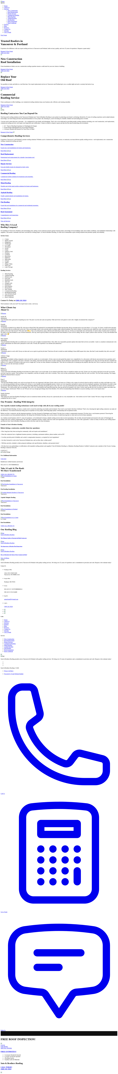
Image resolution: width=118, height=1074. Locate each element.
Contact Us (7, 29)
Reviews (6, 27)
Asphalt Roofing (12, 18)
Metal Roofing (12, 17)
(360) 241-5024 (5, 53)
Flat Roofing (11, 20)
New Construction (13, 10)
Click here (3, 459)
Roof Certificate (12, 23)
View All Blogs (5, 558)
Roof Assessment (12, 21)
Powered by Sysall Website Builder (13, 674)
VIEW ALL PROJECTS (7, 474)
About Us (7, 7)
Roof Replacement (13, 12)
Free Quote (4, 35)
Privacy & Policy (8, 671)
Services (6, 9)
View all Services (5, 221)
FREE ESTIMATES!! (8, 1052)
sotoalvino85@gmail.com (11, 599)
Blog (5, 26)
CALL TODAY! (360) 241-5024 (6, 1068)
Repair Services (12, 13)
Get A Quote (7, 32)
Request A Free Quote (7, 51)
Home (6, 6)
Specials (6, 30)
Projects (6, 24)
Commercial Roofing (13, 15)
